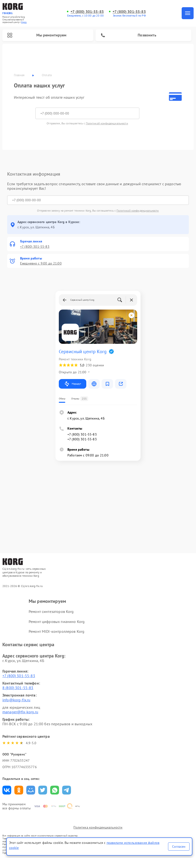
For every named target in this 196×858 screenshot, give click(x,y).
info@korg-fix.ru (16, 699)
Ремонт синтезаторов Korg (51, 611)
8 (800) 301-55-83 (17, 687)
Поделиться (6, 790)
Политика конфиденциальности (97, 827)
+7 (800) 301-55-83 (87, 11)
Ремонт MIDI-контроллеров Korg (56, 631)
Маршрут (76, 383)
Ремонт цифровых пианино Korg (57, 621)
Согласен (178, 846)
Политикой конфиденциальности (107, 123)
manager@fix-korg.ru (20, 711)
